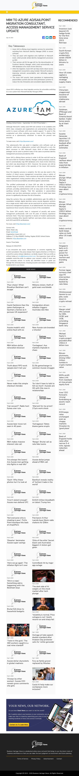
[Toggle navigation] (7, 12)
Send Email (14, 232)
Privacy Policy (35, 759)
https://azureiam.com (19, 239)
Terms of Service (22, 759)
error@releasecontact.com (27, 256)
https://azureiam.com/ (26, 141)
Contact (59, 759)
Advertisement (48, 759)
